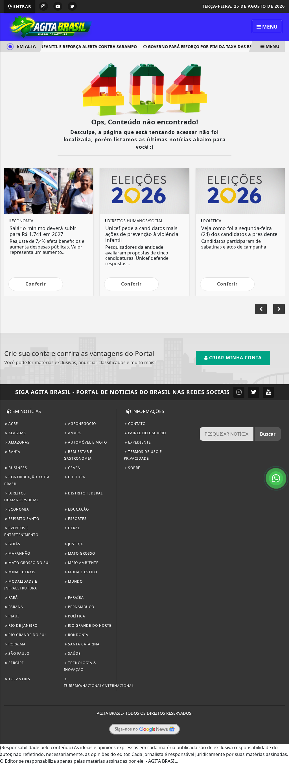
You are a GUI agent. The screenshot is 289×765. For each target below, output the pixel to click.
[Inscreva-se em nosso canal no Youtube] (268, 392)
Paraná (15, 606)
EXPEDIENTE (139, 442)
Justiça (75, 544)
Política (76, 616)
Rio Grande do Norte (89, 625)
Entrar (21, 6)
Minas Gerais (21, 572)
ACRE (12, 423)
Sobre (133, 467)
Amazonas (18, 442)
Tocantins (18, 679)
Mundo (75, 581)
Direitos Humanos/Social (21, 496)
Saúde (74, 653)
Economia (18, 509)
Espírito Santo (23, 518)
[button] (279, 309)
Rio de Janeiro (22, 625)
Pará (12, 597)
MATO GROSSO (81, 553)
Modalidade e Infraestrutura (20, 585)
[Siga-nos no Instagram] (238, 392)
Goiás (13, 544)
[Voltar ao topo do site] (280, 459)
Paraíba (75, 597)
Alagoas (16, 433)
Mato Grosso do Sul (29, 562)
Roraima (16, 644)
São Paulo (18, 653)
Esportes (77, 518)
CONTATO (136, 423)
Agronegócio (81, 423)
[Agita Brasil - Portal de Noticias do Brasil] (49, 26)
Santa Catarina (83, 644)
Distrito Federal (85, 493)
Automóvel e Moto (87, 442)
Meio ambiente (82, 562)
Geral (73, 528)
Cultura (76, 477)
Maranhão (18, 553)
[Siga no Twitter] (72, 6)
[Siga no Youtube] (57, 6)
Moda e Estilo (82, 572)
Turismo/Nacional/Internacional (99, 685)
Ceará (73, 467)
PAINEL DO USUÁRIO (146, 433)
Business (17, 467)
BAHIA (13, 451)
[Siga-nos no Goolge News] (144, 729)
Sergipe (15, 662)
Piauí (13, 616)
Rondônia (77, 634)
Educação (78, 509)
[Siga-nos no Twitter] (253, 392)
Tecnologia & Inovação (80, 666)
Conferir (35, 284)
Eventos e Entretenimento (21, 531)
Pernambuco (80, 606)
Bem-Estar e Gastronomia (78, 455)
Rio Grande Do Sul (27, 634)
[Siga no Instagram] (43, 6)
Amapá (74, 433)
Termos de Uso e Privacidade (143, 455)
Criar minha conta (235, 358)
